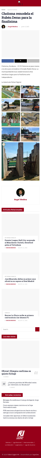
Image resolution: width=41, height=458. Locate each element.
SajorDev (35, 455)
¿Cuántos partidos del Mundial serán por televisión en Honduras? (22, 383)
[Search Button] (38, 3)
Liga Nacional (17, 442)
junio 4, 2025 (25, 27)
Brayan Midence (11, 248)
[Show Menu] (2, 3)
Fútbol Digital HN (13, 455)
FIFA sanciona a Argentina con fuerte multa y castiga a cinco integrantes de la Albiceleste (19, 411)
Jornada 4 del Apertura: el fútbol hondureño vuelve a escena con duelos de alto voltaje (19, 417)
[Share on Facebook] (8, 61)
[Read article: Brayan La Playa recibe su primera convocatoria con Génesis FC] (20, 302)
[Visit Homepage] (20, 3)
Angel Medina (13, 27)
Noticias (8, 442)
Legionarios (19, 445)
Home (3, 10)
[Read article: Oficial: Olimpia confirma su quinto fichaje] (20, 354)
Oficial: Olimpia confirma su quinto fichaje (16, 372)
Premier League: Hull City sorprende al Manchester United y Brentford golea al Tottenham (20, 242)
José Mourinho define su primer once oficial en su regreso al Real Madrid (20, 280)
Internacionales (10, 237)
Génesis (7, 312)
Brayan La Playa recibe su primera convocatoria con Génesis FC (19, 316)
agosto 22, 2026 (22, 248)
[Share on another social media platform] (33, 61)
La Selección (9, 445)
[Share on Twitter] (21, 61)
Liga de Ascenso (12, 10)
